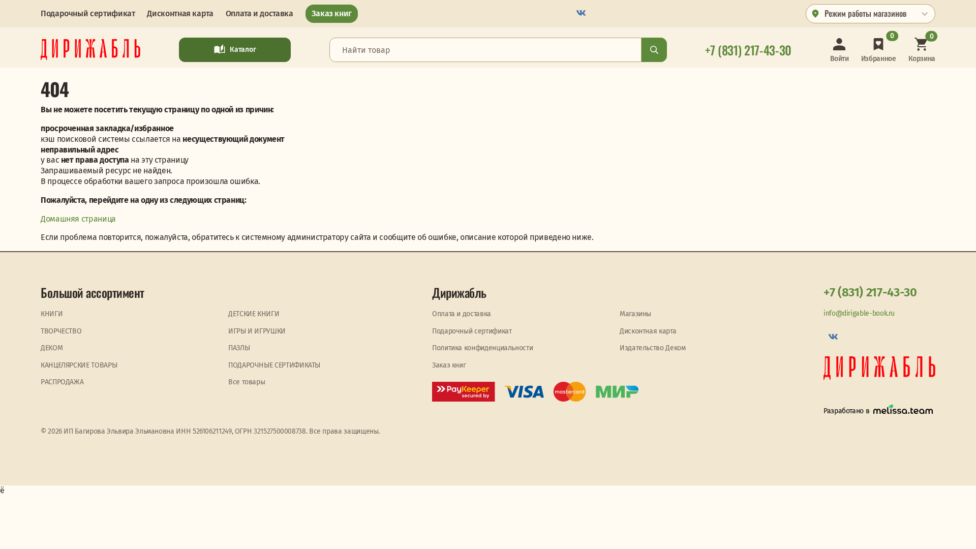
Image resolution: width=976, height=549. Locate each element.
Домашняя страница (78, 219)
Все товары (246, 382)
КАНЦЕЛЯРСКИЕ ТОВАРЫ (79, 365)
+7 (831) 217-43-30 (870, 292)
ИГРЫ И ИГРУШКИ (257, 331)
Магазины (635, 314)
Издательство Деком (653, 348)
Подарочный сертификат (88, 13)
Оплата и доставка (259, 13)
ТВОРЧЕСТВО (61, 331)
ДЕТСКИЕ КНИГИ (253, 314)
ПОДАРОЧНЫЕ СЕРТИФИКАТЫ (274, 365)
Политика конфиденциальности (482, 348)
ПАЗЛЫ (239, 348)
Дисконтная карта (180, 13)
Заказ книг (332, 13)
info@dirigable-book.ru (859, 313)
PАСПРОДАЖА (62, 382)
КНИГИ (52, 314)
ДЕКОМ (52, 348)
